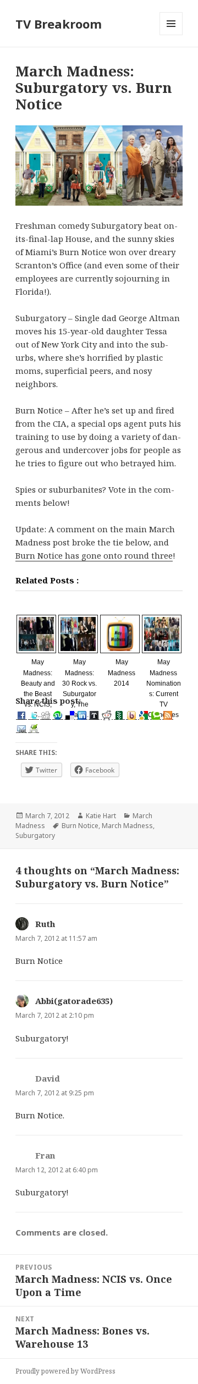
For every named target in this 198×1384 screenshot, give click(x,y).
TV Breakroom (58, 23)
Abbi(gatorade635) (74, 1000)
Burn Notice (80, 825)
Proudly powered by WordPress (65, 1371)
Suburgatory (35, 835)
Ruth (45, 923)
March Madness (127, 825)
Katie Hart (101, 815)
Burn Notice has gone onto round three (94, 555)
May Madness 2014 (121, 672)
